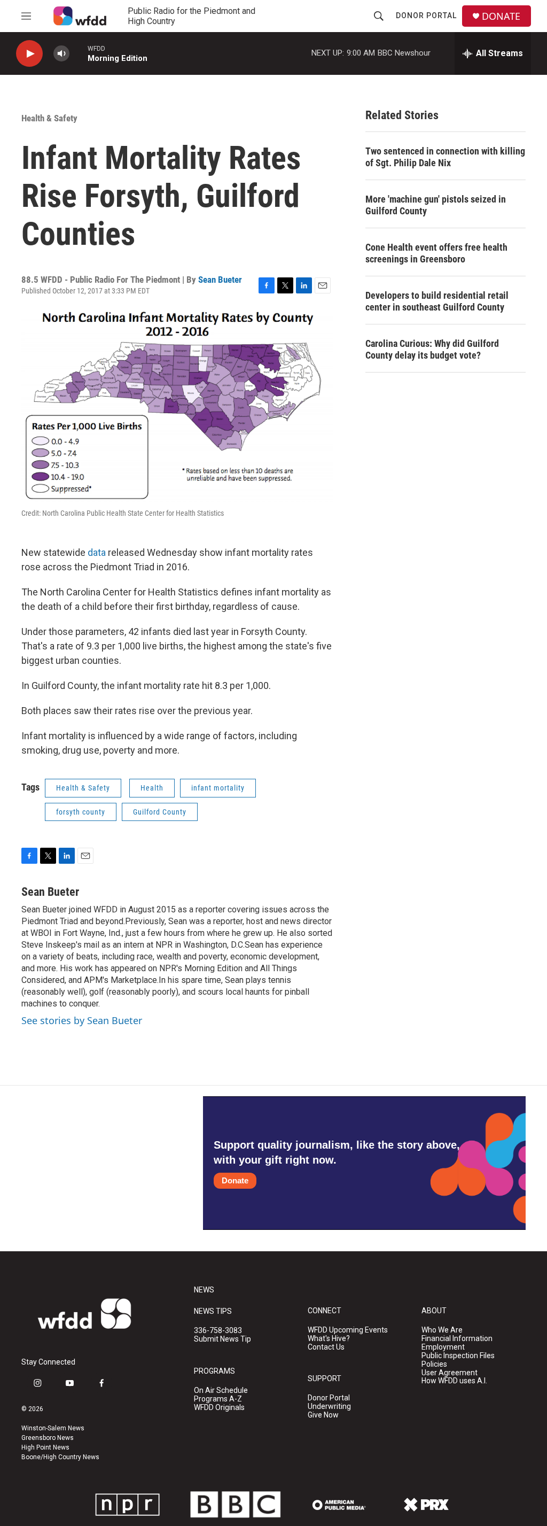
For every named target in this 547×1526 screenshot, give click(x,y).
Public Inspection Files (458, 1356)
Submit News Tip (222, 1339)
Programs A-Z (218, 1399)
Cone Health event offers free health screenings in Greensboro (436, 253)
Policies (434, 1364)
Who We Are (442, 1330)
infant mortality (218, 788)
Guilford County (159, 812)
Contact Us (326, 1347)
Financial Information (457, 1339)
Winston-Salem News (52, 1428)
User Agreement (449, 1373)
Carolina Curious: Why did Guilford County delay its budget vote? (432, 349)
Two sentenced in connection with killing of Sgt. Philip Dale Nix (445, 156)
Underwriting (329, 1407)
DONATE (501, 16)
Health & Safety (49, 118)
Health (151, 788)
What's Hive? (329, 1339)
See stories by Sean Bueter (81, 1020)
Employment (443, 1347)
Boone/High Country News (60, 1457)
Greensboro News (47, 1438)
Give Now (323, 1415)
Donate (235, 1180)
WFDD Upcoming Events (348, 1330)
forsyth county (80, 812)
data (97, 552)
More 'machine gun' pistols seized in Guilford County (435, 204)
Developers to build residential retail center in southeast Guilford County (437, 301)
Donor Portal (426, 15)
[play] (29, 54)
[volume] (61, 54)
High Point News (45, 1447)
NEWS (204, 1290)
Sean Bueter (220, 279)
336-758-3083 (218, 1331)
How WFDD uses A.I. (454, 1381)
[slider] (78, 53)
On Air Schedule (221, 1390)
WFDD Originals (219, 1408)
